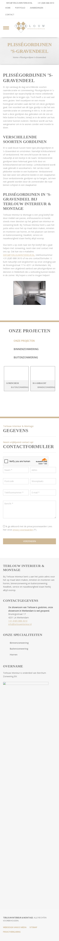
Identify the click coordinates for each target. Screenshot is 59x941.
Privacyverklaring (12, 932)
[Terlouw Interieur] (29, 27)
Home (7, 8)
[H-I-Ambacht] (43, 373)
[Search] (53, 27)
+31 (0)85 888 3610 (45, 3)
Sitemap (33, 927)
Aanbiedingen (36, 8)
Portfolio (20, 8)
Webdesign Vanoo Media (14, 927)
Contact (9, 14)
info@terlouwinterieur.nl (19, 3)
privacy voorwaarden (23, 529)
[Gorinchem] (16, 373)
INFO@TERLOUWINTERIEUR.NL (19, 255)
